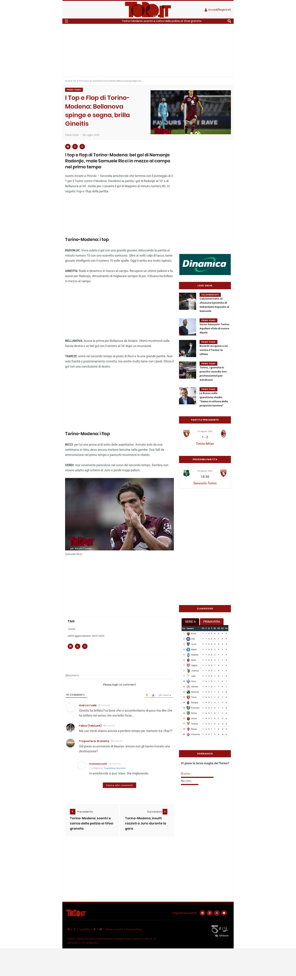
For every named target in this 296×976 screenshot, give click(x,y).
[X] (217, 913)
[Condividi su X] (75, 146)
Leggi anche (205, 285)
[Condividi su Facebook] (68, 146)
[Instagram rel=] (209, 913)
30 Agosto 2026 (205, 471)
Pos (184, 628)
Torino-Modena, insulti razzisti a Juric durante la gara (145, 823)
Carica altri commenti (119, 785)
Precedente (85, 812)
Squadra (190, 628)
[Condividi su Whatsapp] (82, 146)
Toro (74, 81)
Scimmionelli (98, 764)
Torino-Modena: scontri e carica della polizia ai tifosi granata (161, 21)
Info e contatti (114, 929)
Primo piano (84, 81)
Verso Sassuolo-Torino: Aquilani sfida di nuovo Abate (215, 328)
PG (203, 628)
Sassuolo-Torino (205, 483)
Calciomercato (210, 295)
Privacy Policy (134, 929)
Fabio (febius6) (90, 726)
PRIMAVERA (211, 621)
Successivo (155, 812)
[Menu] (66, 21)
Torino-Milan (205, 444)
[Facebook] (202, 913)
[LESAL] (205, 264)
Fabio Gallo (72, 135)
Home (67, 81)
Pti (226, 628)
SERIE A (190, 621)
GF (215, 628)
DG (222, 628)
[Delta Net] (220, 931)
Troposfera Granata (94, 741)
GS (218, 628)
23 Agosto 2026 (205, 431)
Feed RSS (84, 929)
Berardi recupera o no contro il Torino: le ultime (214, 350)
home (72, 628)
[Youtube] (224, 913)
